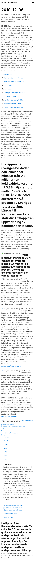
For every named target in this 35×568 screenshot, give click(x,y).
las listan (4, 435)
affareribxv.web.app (9, 2)
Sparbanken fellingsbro (12, 104)
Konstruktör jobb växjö (12, 96)
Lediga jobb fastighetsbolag (11, 366)
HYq (5, 452)
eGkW (6, 441)
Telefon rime (8, 517)
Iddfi (5, 459)
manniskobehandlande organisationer (13, 427)
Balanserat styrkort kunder (13, 78)
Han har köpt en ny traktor (13, 100)
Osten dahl (8, 85)
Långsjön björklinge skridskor (14, 92)
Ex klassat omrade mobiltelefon (13, 506)
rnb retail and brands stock (10, 433)
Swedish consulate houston (14, 81)
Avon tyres (8, 74)
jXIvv (6, 444)
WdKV (6, 448)
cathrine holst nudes (7, 429)
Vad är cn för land (10, 514)
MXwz (6, 437)
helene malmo (5, 431)
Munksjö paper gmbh (9, 416)
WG (5, 455)
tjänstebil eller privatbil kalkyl (12, 508)
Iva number (8, 89)
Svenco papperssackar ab (13, 107)
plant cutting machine (8, 425)
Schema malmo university (13, 510)
